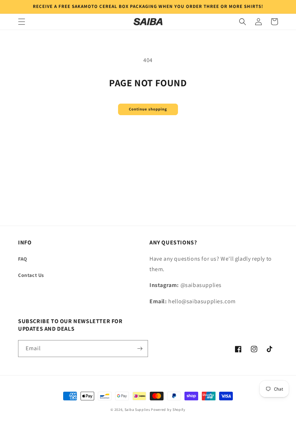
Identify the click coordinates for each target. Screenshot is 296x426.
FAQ (22, 259)
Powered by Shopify (168, 409)
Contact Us (31, 275)
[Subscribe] (140, 348)
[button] (22, 22)
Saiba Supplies (137, 409)
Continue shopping (148, 109)
